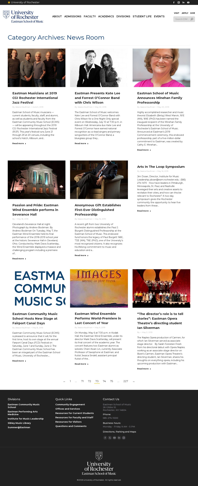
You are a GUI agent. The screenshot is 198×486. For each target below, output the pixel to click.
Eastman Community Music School (24, 406)
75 (111, 381)
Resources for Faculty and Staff (74, 417)
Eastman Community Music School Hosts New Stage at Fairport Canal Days (35, 318)
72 (89, 381)
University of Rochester (25, 2)
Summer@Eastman (19, 427)
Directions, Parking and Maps (119, 431)
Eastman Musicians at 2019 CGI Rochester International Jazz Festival (35, 97)
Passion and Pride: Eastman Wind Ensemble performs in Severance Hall (35, 209)
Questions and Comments (70, 426)
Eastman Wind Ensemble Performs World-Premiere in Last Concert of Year (98, 318)
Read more (18, 143)
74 (104, 381)
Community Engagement (70, 404)
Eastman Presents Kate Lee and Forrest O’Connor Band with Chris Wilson (97, 97)
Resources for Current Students (74, 413)
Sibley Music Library (19, 423)
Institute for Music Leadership (26, 418)
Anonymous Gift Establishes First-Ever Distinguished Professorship (98, 209)
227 (125, 381)
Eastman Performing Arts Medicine (23, 413)
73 (97, 381)
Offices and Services (67, 408)
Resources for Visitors (68, 421)
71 (82, 381)
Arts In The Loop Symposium (161, 167)
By (21, 107)
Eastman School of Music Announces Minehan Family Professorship (159, 97)
